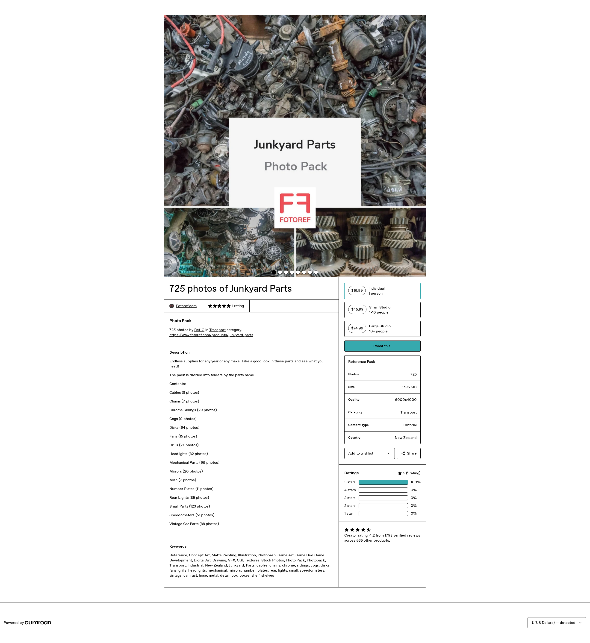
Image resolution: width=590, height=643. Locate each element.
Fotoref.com (186, 306)
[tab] (274, 272)
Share (412, 453)
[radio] (382, 291)
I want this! (382, 346)
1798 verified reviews (402, 535)
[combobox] (369, 453)
